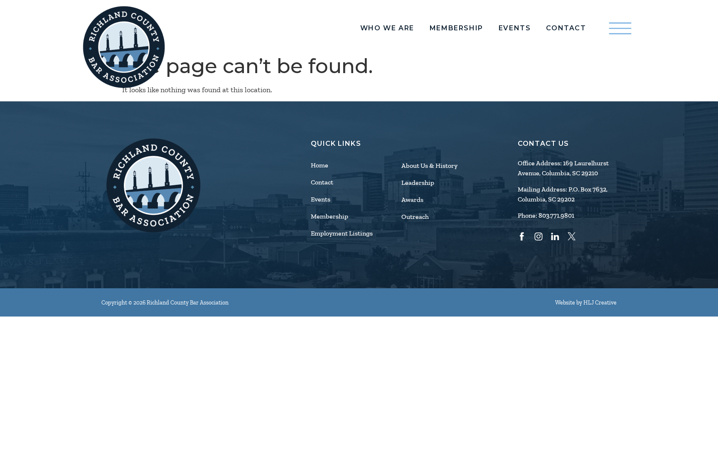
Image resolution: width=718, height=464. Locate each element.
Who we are (387, 28)
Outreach (415, 217)
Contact (566, 28)
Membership (456, 28)
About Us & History (429, 165)
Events (515, 28)
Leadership (417, 183)
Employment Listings (342, 233)
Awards (412, 200)
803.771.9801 (556, 215)
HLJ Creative (600, 303)
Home (319, 165)
